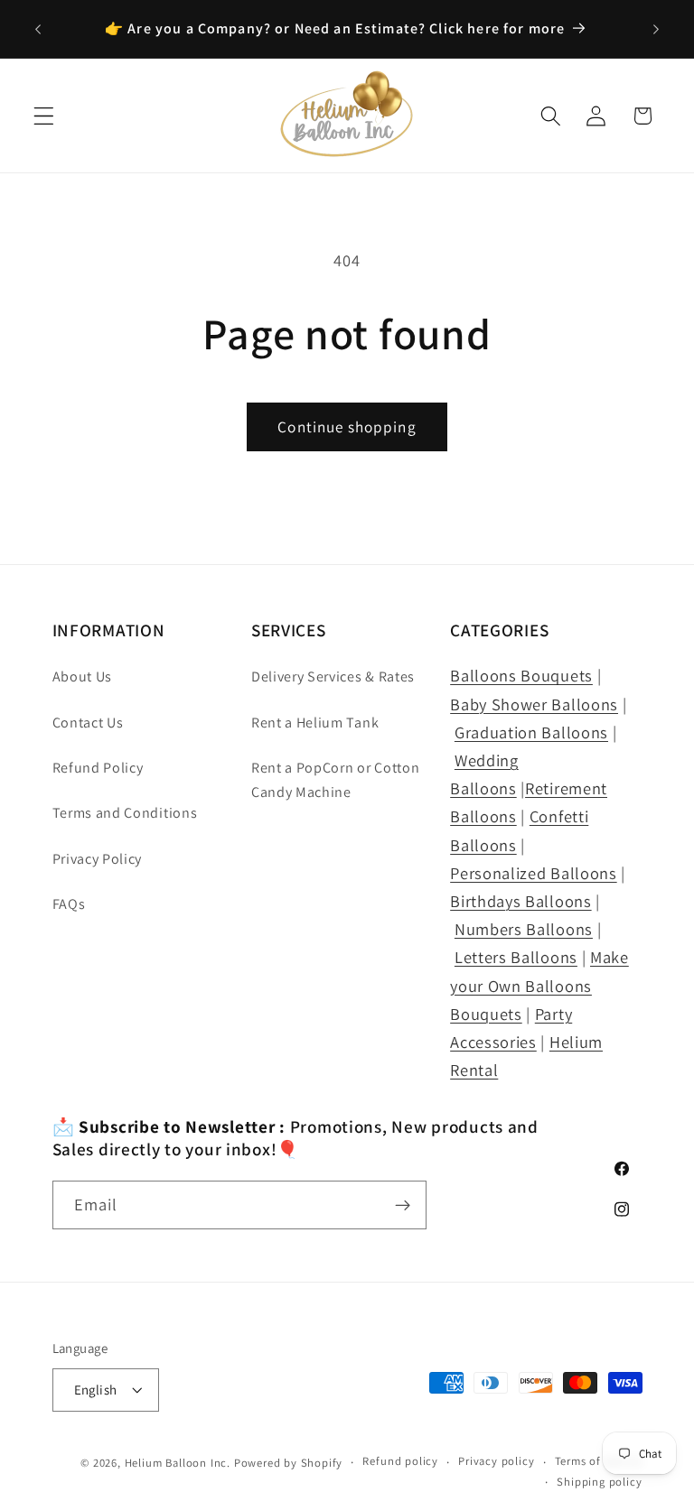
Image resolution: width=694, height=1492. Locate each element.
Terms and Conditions (125, 812)
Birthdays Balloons (520, 901)
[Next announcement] (656, 29)
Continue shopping (347, 426)
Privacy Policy (97, 858)
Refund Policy (98, 767)
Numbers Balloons (524, 929)
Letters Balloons (516, 957)
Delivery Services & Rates (333, 676)
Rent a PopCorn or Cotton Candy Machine (335, 780)
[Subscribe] (403, 1205)
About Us (82, 676)
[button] (44, 116)
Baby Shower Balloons (534, 704)
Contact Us (88, 722)
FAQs (69, 903)
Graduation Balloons (531, 732)
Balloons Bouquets (521, 675)
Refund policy (399, 1461)
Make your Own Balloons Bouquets (539, 985)
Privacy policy (496, 1461)
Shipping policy (599, 1481)
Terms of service (598, 1461)
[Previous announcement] (38, 29)
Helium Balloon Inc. (177, 1462)
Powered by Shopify (288, 1462)
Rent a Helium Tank (315, 722)
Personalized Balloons (533, 873)
